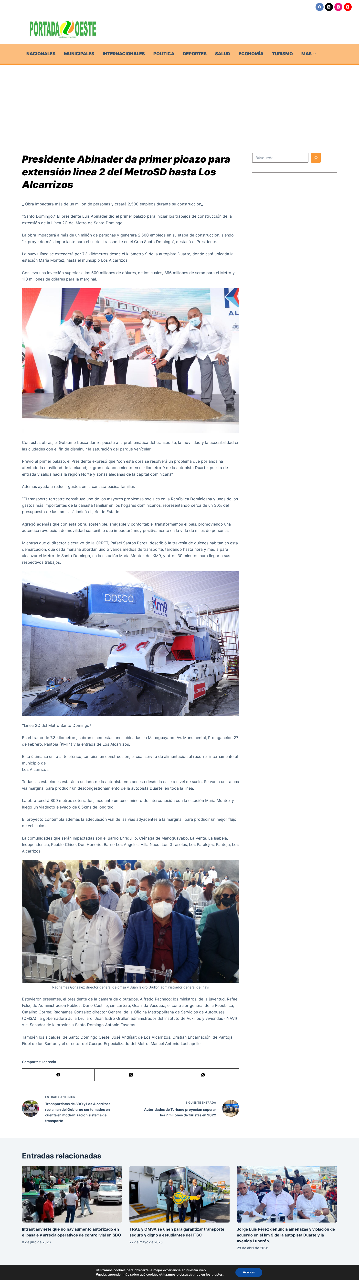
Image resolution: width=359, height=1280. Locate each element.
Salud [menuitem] (222, 53)
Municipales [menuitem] (79, 53)
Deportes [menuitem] (195, 53)
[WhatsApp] (203, 1075)
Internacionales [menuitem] (124, 53)
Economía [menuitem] (251, 53)
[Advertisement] (179, 101)
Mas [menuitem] (306, 53)
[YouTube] (348, 7)
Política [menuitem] (163, 53)
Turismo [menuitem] (282, 53)
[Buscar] (316, 158)
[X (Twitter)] (329, 7)
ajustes (217, 1274)
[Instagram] (338, 7)
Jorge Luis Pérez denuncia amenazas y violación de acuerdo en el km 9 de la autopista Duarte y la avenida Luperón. (286, 1235)
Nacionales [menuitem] (40, 53)
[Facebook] (320, 7)
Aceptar (249, 1272)
